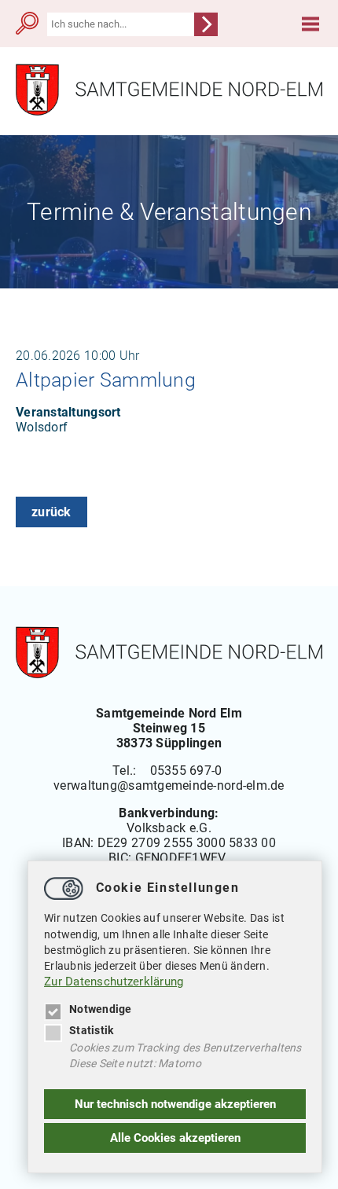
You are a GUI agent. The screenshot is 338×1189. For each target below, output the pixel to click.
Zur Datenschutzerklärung (114, 981)
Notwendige (100, 1009)
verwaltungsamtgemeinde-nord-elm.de (169, 785)
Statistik (91, 1030)
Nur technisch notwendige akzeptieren (175, 1104)
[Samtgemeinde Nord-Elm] (169, 112)
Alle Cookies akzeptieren (175, 1138)
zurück (51, 512)
